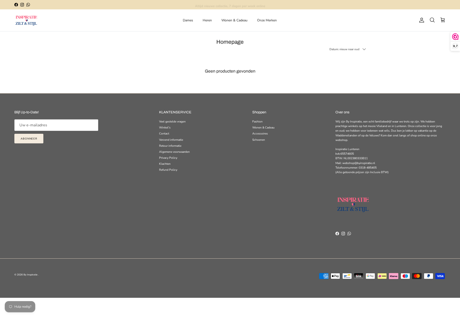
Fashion (257, 121)
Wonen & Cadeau (234, 20)
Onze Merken (267, 20)
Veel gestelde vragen (172, 121)
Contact (164, 133)
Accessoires (260, 133)
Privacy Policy (168, 158)
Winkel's (165, 127)
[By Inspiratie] (26, 20)
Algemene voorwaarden (174, 152)
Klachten (165, 164)
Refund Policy (168, 170)
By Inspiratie (30, 274)
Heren (207, 20)
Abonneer (29, 138)
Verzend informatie (171, 140)
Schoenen (258, 140)
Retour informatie (170, 146)
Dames (188, 20)
